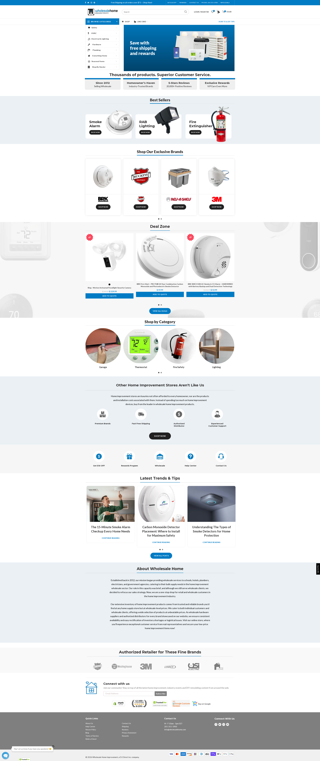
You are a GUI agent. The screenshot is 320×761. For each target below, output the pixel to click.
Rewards (125, 736)
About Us (89, 723)
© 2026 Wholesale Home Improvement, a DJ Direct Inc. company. (112, 757)
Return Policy (91, 730)
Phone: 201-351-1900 (210, 2)
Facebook (85, 2)
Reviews (125, 730)
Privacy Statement (129, 733)
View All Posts (161, 556)
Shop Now (95, 132)
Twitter (88, 2)
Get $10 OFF (99, 466)
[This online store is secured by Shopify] (118, 703)
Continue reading (111, 538)
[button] (5, 755)
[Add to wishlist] (131, 237)
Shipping (125, 726)
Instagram (91, 2)
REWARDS (183, 2)
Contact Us (194, 2)
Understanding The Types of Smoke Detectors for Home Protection (211, 531)
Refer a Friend (91, 739)
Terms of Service (92, 736)
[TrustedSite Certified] (160, 703)
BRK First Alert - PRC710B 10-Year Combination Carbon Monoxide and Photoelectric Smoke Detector (160, 285)
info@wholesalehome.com (175, 729)
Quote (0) (318, 569)
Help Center (190, 466)
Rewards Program (129, 466)
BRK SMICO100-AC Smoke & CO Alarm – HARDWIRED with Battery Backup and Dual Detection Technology (210, 285)
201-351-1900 (170, 726)
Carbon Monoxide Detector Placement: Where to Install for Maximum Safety (161, 531)
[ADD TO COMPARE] (131, 243)
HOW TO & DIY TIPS (226, 22)
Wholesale (160, 466)
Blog (87, 733)
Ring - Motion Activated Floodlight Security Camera (109, 288)
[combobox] (155, 12)
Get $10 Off (172, 2)
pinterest (94, 2)
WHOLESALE (225, 2)
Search (185, 12)
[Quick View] (131, 248)
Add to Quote (109, 296)
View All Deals (160, 311)
